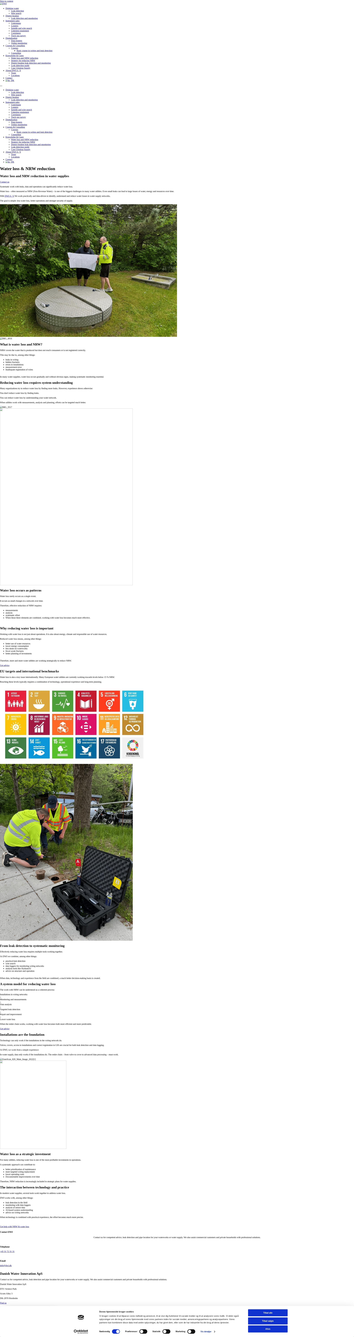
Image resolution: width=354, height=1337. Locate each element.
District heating (12, 16)
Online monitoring (19, 43)
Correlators (16, 33)
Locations (15, 75)
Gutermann (16, 23)
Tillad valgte (268, 1321)
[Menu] (1, 85)
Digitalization (11, 38)
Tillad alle (267, 1313)
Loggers (14, 26)
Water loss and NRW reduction (24, 58)
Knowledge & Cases (15, 55)
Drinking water (12, 8)
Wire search (16, 13)
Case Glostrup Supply (20, 68)
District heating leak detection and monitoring (31, 63)
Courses (14, 48)
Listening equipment (20, 31)
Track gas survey (18, 36)
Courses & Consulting (15, 45)
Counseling (16, 53)
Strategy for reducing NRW (23, 60)
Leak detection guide (20, 65)
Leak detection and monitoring (24, 18)
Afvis (267, 1329)
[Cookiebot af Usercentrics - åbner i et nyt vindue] (81, 1332)
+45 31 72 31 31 (7, 1251)
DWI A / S (9, 196)
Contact (9, 78)
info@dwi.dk (6, 1265)
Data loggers (16, 40)
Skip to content (6, 1)
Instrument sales (12, 21)
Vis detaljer (206, 1331)
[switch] (143, 1331)
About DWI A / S (13, 70)
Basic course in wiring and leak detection (34, 50)
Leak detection (17, 11)
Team (13, 73)
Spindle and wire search (21, 28)
